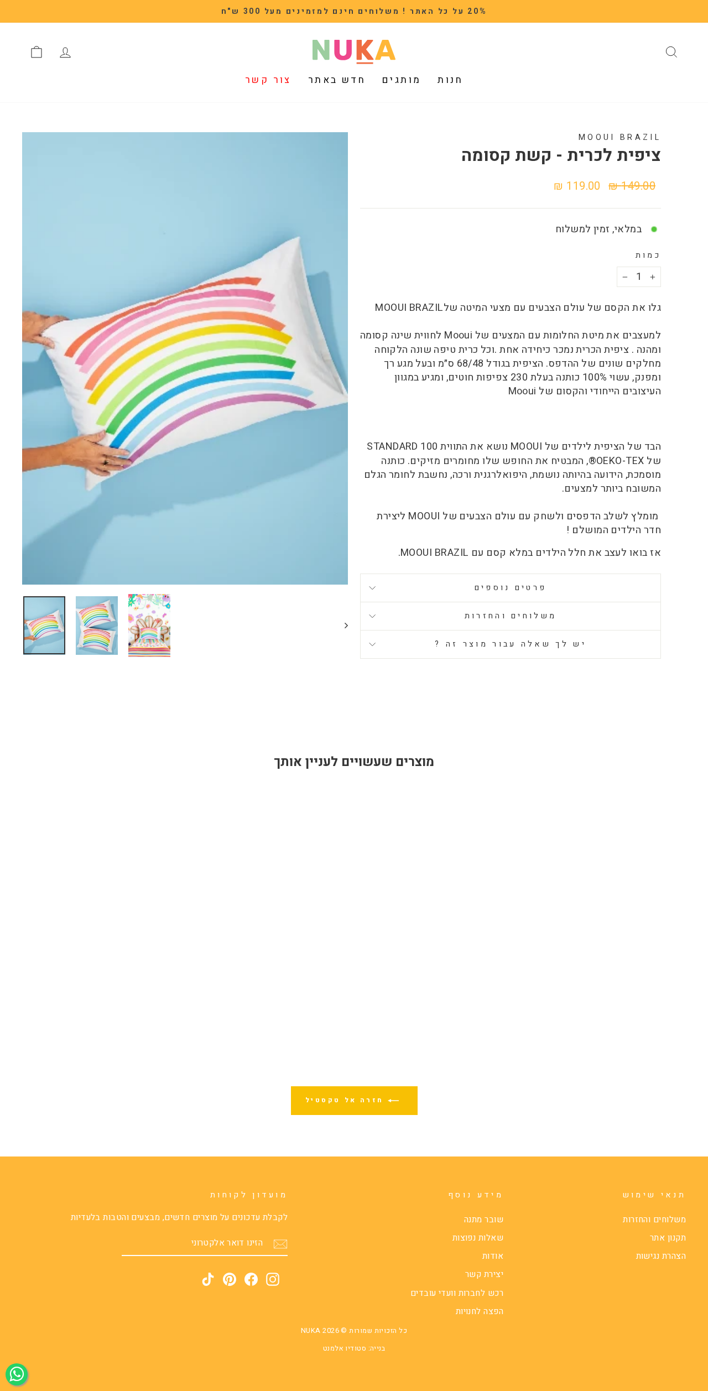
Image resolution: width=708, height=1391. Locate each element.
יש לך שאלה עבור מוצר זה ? (510, 644)
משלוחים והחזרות (511, 616)
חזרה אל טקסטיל (346, 1100)
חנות (450, 80)
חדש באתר (337, 80)
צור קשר (268, 80)
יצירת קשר (484, 1274)
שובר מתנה (483, 1219)
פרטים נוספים (511, 587)
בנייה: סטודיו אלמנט (354, 1348)
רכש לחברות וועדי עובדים (456, 1293)
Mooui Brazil (620, 137)
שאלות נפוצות (477, 1238)
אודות (492, 1256)
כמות (648, 255)
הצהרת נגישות (661, 1256)
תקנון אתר (668, 1238)
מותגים (401, 80)
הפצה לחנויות (479, 1311)
